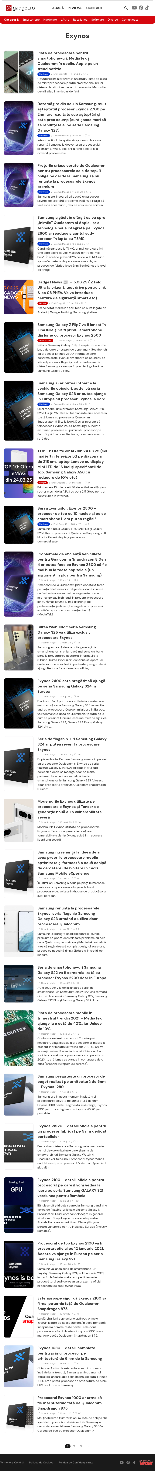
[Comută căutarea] (126, 8)
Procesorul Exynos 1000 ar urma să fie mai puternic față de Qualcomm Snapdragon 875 (69, 1403)
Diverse (113, 20)
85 (79, 1413)
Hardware (50, 20)
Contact (94, 8)
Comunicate (130, 20)
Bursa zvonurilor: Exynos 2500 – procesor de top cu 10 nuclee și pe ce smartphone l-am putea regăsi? (71, 513)
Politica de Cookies (41, 1462)
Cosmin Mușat (61, 135)
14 (79, 822)
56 (79, 754)
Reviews (75, 8)
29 (77, 929)
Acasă (58, 8)
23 (79, 1264)
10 (78, 1033)
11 (77, 580)
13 (78, 696)
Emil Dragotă (60, 73)
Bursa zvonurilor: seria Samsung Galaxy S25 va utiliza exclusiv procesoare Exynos (66, 632)
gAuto (65, 20)
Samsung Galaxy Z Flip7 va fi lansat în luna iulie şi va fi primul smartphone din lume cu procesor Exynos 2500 (71, 330)
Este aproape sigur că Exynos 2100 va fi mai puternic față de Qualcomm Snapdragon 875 (71, 1303)
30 (77, 1200)
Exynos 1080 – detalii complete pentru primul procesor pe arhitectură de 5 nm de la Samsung (69, 1353)
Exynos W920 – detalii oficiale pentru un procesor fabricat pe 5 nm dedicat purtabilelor (71, 1131)
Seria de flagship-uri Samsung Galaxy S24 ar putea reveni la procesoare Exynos (72, 744)
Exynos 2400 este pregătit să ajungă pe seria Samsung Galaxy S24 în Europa (71, 686)
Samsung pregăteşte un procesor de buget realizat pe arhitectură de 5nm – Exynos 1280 (71, 1081)
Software (97, 20)
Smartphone (31, 20)
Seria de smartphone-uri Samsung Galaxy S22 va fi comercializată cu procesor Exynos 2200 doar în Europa (71, 972)
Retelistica (80, 20)
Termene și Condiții (12, 1462)
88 (78, 983)
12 (79, 642)
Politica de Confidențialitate (76, 1462)
